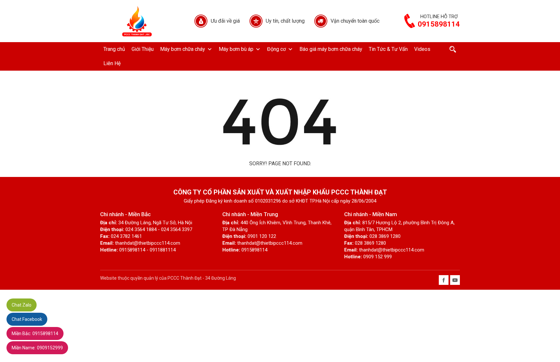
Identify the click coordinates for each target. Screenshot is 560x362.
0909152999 (37, 347)
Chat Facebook (27, 319)
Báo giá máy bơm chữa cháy (330, 49)
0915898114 (35, 333)
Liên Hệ (112, 63)
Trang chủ (114, 49)
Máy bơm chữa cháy (182, 49)
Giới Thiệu (143, 49)
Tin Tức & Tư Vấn (388, 49)
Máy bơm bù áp (236, 49)
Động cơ (276, 49)
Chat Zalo (21, 305)
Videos (422, 49)
